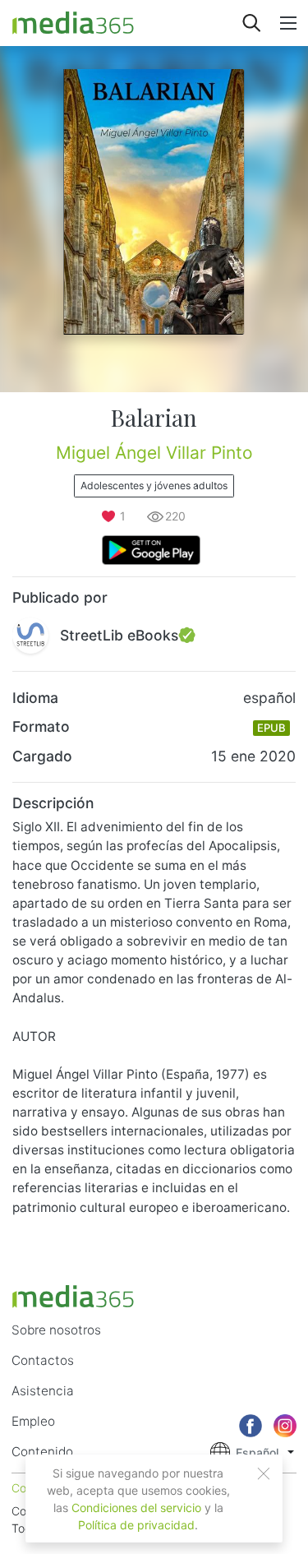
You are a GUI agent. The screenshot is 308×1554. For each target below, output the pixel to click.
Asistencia (42, 1391)
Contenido (42, 1451)
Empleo (33, 1421)
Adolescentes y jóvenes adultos (154, 485)
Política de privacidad (136, 1525)
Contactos (42, 1360)
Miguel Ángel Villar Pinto (154, 452)
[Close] (264, 1473)
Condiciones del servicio (136, 1508)
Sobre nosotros (56, 1330)
